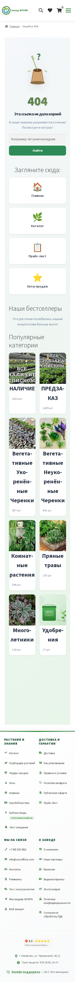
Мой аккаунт (16, 909)
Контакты (15, 869)
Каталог (14, 753)
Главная (14, 26)
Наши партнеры (53, 859)
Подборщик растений (22, 763)
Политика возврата (55, 783)
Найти (37, 150)
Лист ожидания (19, 827)
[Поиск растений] (40, 10)
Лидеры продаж (18, 773)
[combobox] (37, 139)
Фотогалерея (52, 889)
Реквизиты (15, 879)
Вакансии (49, 869)
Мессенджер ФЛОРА (21, 899)
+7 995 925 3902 (17, 849)
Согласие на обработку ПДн (53, 914)
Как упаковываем (54, 763)
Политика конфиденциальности (57, 901)
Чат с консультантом (21, 889)
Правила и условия (55, 773)
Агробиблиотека (19, 803)
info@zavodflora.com (21, 859)
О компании (51, 849)
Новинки (14, 793)
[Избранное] (50, 10)
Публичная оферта (55, 793)
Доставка (49, 753)
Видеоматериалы (54, 879)
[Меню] (68, 10)
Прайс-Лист (51, 803)
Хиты (12, 783)
